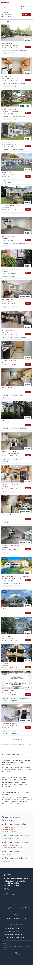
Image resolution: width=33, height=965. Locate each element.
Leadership (20, 908)
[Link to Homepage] (5, 2)
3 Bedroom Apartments (9, 832)
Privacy (28, 946)
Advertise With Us (23, 7)
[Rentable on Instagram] (8, 890)
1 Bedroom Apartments (9, 827)
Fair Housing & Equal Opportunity (14, 937)
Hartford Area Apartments (12, 744)
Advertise (17, 918)
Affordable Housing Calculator (13, 934)
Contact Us (10, 918)
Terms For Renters (18, 946)
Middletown (22, 744)
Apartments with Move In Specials (12, 847)
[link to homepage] (16, 875)
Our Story (6, 908)
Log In (30, 7)
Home (2, 744)
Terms (10, 946)
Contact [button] (28, 47)
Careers (5, 7)
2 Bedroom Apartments (9, 829)
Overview (13, 908)
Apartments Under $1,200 (10, 838)
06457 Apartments (7, 861)
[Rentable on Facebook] (5, 890)
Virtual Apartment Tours (11, 931)
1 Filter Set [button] (27, 14)
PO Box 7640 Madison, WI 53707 (9, 894)
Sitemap (23, 918)
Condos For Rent (7, 854)
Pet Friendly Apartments (9, 845)
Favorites (14, 7)
